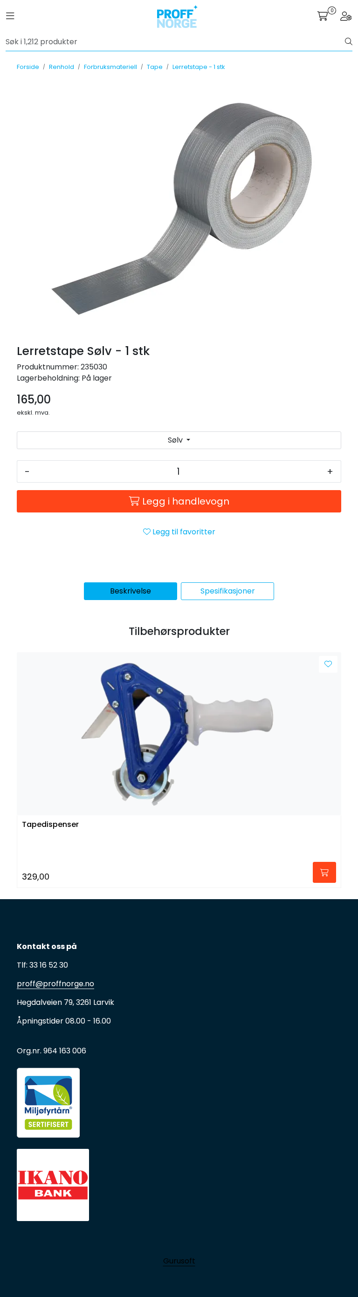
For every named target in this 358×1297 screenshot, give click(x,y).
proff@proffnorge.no (55, 983)
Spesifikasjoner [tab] (227, 591)
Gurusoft (179, 1261)
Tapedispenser (50, 825)
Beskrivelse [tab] (130, 591)
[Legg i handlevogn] (324, 872)
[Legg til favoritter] (328, 664)
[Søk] (348, 42)
